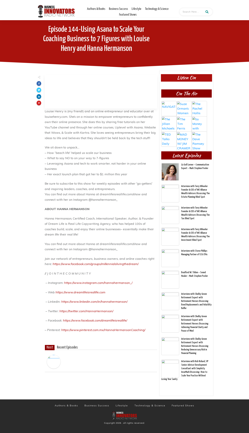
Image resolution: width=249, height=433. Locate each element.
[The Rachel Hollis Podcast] (199, 108)
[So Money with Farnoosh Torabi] (199, 123)
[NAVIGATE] (169, 108)
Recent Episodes (67, 347)
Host (50, 347)
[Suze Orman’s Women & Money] (184, 108)
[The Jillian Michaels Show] (169, 123)
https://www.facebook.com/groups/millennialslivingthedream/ (96, 264)
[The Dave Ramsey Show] (199, 139)
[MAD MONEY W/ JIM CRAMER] (184, 139)
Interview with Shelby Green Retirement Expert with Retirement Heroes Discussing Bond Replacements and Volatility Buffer (196, 301)
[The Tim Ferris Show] (184, 123)
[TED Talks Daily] (169, 139)
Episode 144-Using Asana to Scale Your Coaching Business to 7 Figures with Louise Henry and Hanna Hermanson (96, 39)
